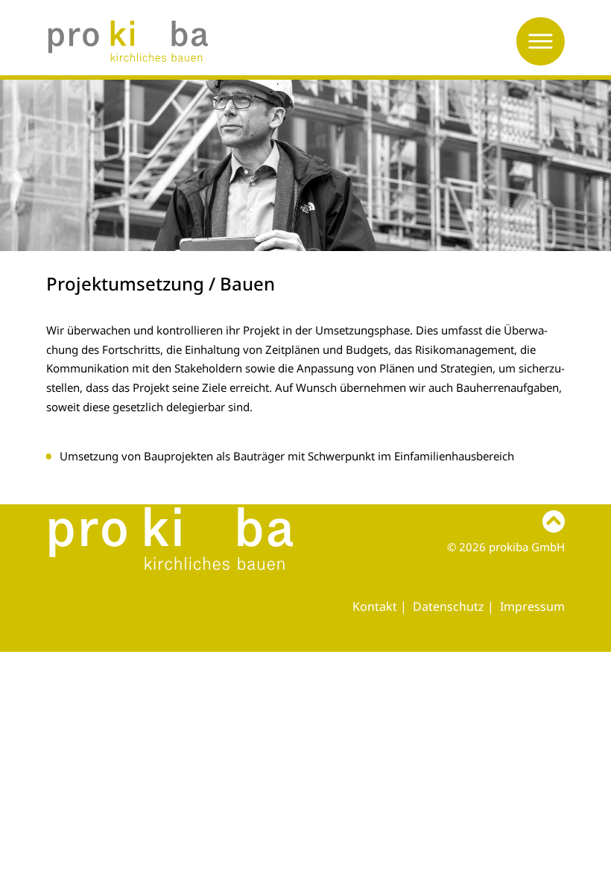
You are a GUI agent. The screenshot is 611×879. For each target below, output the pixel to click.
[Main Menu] (540, 41)
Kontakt (374, 606)
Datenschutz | (455, 606)
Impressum (532, 606)
